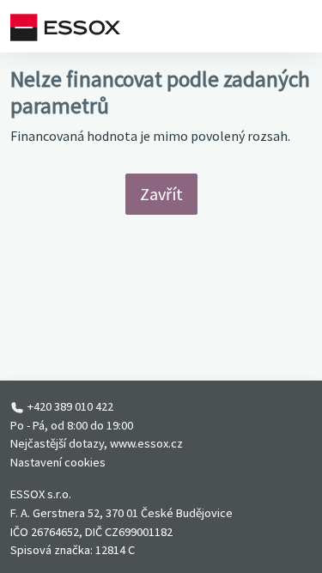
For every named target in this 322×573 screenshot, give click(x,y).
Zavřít (161, 193)
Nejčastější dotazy (57, 443)
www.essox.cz (146, 443)
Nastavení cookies (58, 462)
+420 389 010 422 (70, 406)
